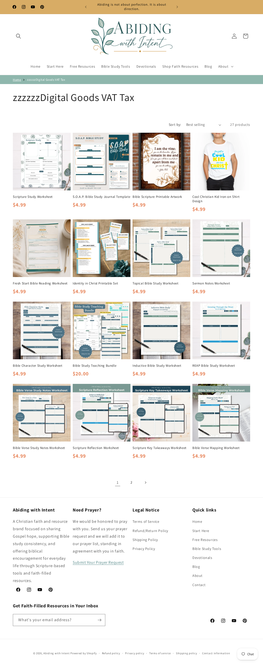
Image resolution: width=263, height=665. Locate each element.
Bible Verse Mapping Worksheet (215, 448)
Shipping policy (186, 653)
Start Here (200, 530)
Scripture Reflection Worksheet (96, 448)
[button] (18, 36)
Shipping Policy (145, 539)
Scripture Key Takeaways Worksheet (159, 448)
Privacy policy (134, 653)
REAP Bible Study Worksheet (213, 366)
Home (17, 79)
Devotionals (202, 557)
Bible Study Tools (206, 548)
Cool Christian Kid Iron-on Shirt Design (215, 199)
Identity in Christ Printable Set (95, 283)
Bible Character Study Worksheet (37, 366)
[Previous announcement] (85, 7)
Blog (196, 566)
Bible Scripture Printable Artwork (157, 197)
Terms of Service (146, 521)
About (197, 575)
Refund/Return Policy (150, 530)
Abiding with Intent (56, 653)
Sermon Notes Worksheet (211, 283)
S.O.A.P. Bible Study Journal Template (101, 197)
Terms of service (160, 653)
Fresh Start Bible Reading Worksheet (40, 283)
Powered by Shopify (83, 653)
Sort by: (175, 124)
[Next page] (145, 482)
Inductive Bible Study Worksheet (157, 366)
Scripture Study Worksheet (33, 197)
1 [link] (118, 482)
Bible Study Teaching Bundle (94, 366)
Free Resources (205, 539)
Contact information (216, 653)
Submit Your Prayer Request (98, 562)
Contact (198, 584)
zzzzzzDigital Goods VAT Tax (46, 79)
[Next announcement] (177, 7)
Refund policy (111, 653)
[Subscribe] (99, 620)
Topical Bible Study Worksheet (155, 283)
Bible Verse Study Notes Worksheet (39, 448)
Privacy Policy (144, 548)
